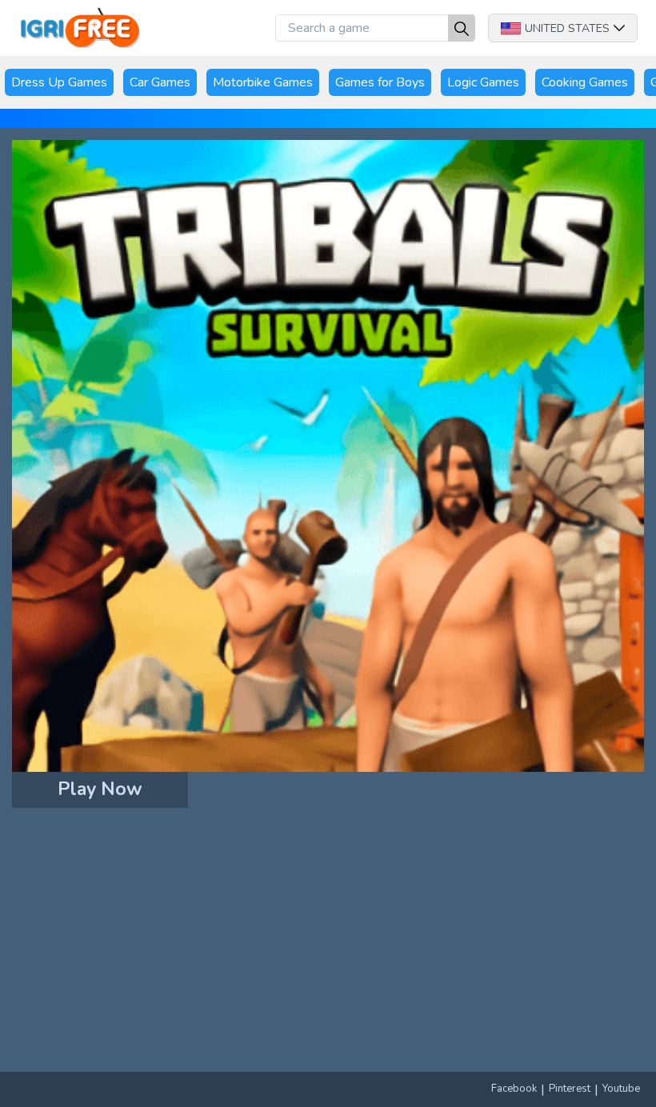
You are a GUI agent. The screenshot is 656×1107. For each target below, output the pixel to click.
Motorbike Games (263, 82)
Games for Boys (380, 82)
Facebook (514, 1088)
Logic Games (483, 82)
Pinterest (569, 1088)
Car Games (160, 82)
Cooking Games (585, 82)
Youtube (621, 1088)
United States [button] (567, 28)
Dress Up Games (59, 82)
